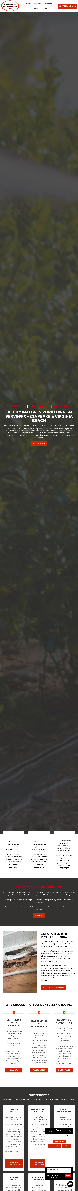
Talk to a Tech (39, 1070)
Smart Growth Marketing (55, 1176)
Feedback (34, 8)
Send (68, 1176)
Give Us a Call (64, 1070)
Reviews (48, 4)
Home (28, 4)
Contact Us (39, 443)
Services (38, 4)
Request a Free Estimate (53, 988)
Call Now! (66, 1146)
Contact (44, 8)
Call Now (39, 915)
